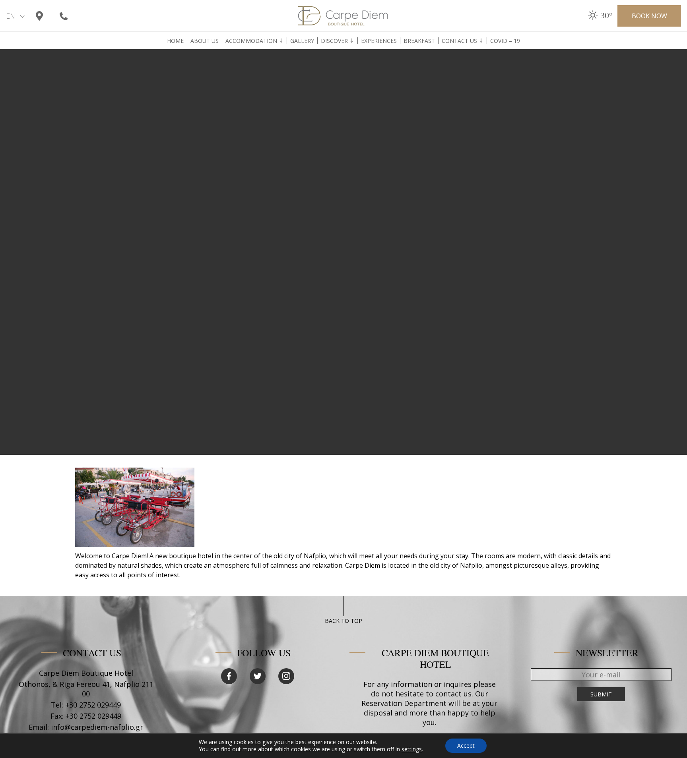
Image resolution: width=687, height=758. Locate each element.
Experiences (379, 41)
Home (175, 41)
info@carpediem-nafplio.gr (97, 727)
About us (204, 41)
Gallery (302, 41)
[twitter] (258, 676)
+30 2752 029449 (93, 705)
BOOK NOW (649, 16)
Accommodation (251, 41)
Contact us (459, 41)
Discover (334, 41)
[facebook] (229, 676)
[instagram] (286, 676)
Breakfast (419, 41)
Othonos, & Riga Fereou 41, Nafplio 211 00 (86, 688)
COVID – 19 (505, 41)
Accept (466, 745)
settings (412, 749)
